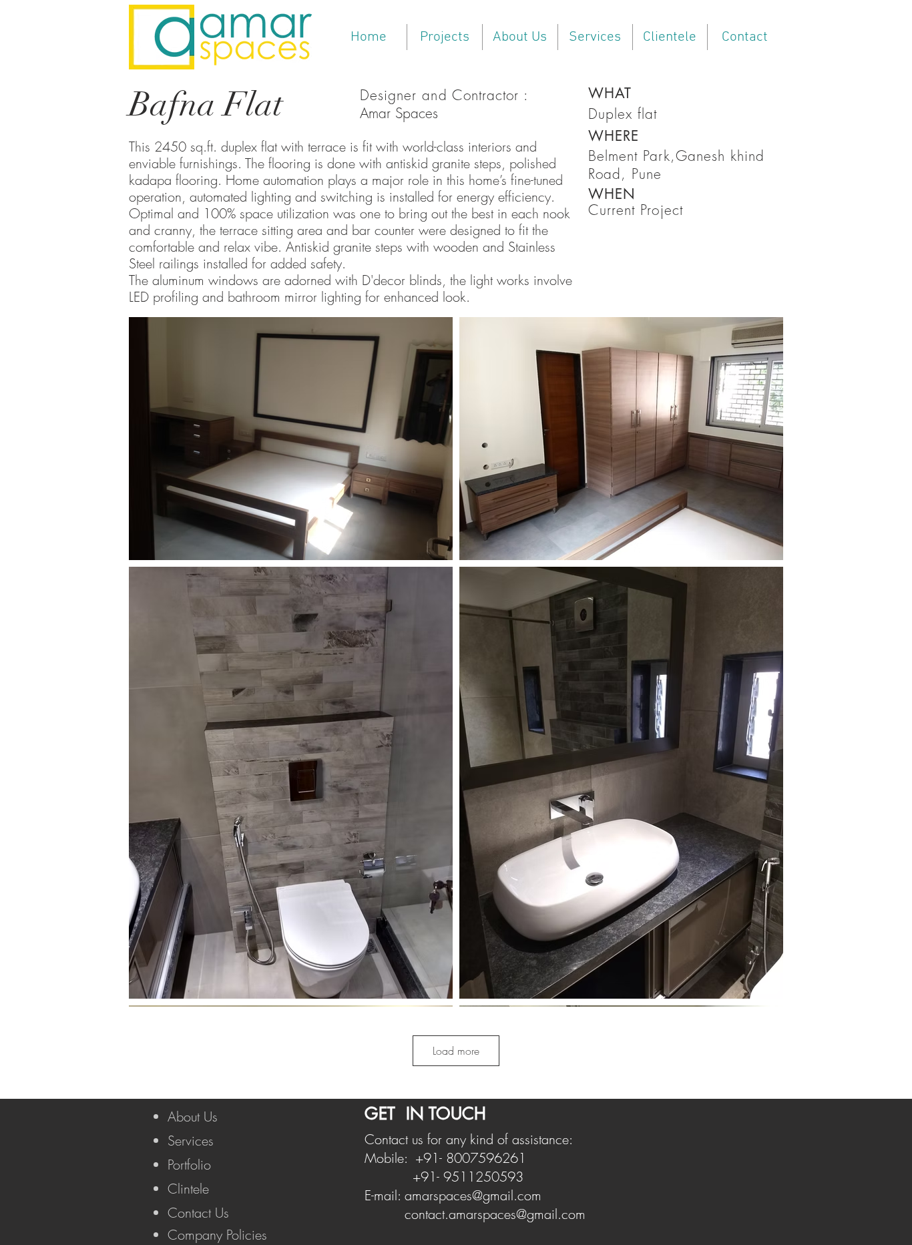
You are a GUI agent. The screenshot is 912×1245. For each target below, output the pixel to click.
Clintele (188, 1189)
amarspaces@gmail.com (473, 1195)
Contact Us (198, 1213)
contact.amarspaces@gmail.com (495, 1214)
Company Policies (217, 1235)
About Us (193, 1116)
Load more (456, 1050)
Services (191, 1141)
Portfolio (189, 1165)
